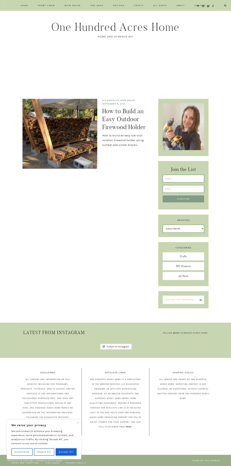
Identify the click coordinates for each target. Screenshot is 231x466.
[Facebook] (214, 2)
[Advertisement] (115, 73)
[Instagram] (204, 2)
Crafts (183, 256)
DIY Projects (110, 100)
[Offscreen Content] (4, 5)
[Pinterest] (199, 2)
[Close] (78, 422)
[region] (44, 439)
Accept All (66, 451)
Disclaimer (52, 463)
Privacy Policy (76, 463)
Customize (22, 451)
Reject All (44, 451)
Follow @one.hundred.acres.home (185, 333)
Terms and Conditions (25, 463)
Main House (127, 100)
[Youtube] (209, 2)
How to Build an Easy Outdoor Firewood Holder (124, 119)
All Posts (183, 276)
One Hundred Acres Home (115, 27)
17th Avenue (212, 461)
